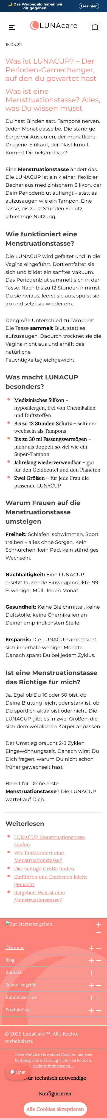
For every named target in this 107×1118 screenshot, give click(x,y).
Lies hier (89, 6)
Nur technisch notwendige (55, 1078)
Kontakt (13, 972)
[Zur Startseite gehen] (53, 25)
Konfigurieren (55, 1093)
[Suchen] (84, 26)
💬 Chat (18, 1072)
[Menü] (12, 27)
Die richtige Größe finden (44, 869)
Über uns (14, 947)
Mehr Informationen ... (53, 1065)
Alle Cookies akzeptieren (55, 1109)
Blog (9, 960)
